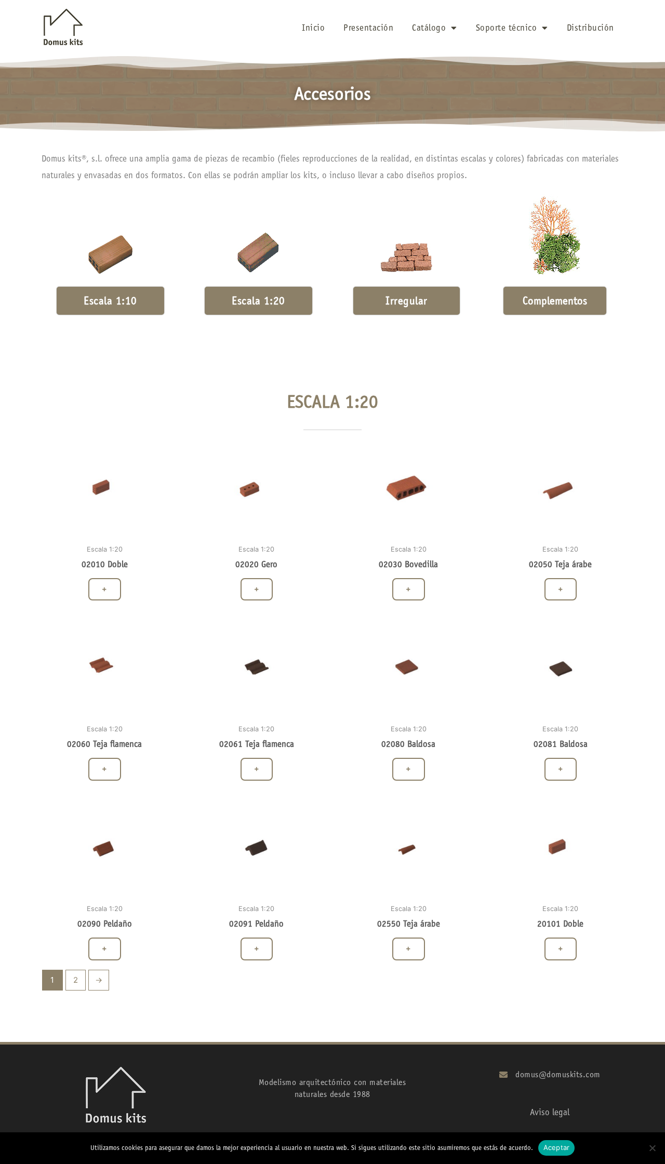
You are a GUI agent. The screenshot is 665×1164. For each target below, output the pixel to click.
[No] (652, 1148)
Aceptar (556, 1147)
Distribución (590, 27)
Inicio (313, 27)
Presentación (368, 27)
